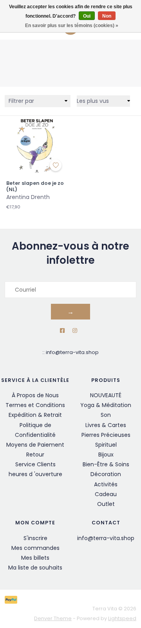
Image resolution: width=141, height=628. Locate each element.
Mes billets (35, 558)
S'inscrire (35, 538)
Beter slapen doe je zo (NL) (35, 186)
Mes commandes (35, 548)
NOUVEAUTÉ (105, 395)
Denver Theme (53, 618)
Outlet (106, 504)
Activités (106, 484)
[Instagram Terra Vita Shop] (74, 331)
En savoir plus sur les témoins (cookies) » (71, 25)
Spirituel (106, 445)
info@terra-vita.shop (72, 352)
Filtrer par (21, 101)
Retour (35, 454)
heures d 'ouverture (35, 474)
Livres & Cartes (105, 425)
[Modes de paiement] (12, 599)
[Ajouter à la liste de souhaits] (55, 165)
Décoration (105, 474)
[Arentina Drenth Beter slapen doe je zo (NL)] (35, 145)
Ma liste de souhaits (35, 567)
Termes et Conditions (35, 405)
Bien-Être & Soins (106, 464)
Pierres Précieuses (105, 435)
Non (106, 16)
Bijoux (106, 454)
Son (106, 415)
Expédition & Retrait (35, 415)
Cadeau (106, 494)
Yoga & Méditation (105, 405)
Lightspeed (122, 618)
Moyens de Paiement (35, 445)
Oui (86, 16)
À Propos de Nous (35, 395)
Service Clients (35, 464)
